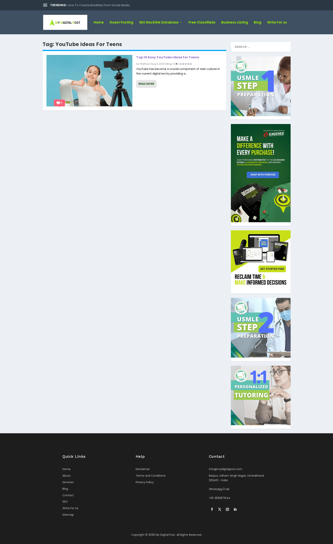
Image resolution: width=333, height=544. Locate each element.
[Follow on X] (220, 509)
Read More (146, 84)
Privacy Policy (145, 482)
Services (68, 482)
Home (99, 23)
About (66, 476)
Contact (68, 495)
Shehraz (144, 63)
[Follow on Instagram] (227, 509)
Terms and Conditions (151, 476)
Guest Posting (121, 23)
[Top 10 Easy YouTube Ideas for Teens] (89, 80)
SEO (65, 502)
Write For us (277, 23)
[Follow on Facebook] (212, 509)
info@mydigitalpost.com (225, 469)
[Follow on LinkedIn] (235, 509)
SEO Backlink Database (158, 23)
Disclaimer (143, 469)
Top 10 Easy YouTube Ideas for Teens (167, 57)
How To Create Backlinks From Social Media (99, 5)
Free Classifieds (201, 23)
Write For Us (70, 508)
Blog (257, 23)
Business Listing (234, 23)
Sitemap (68, 515)
